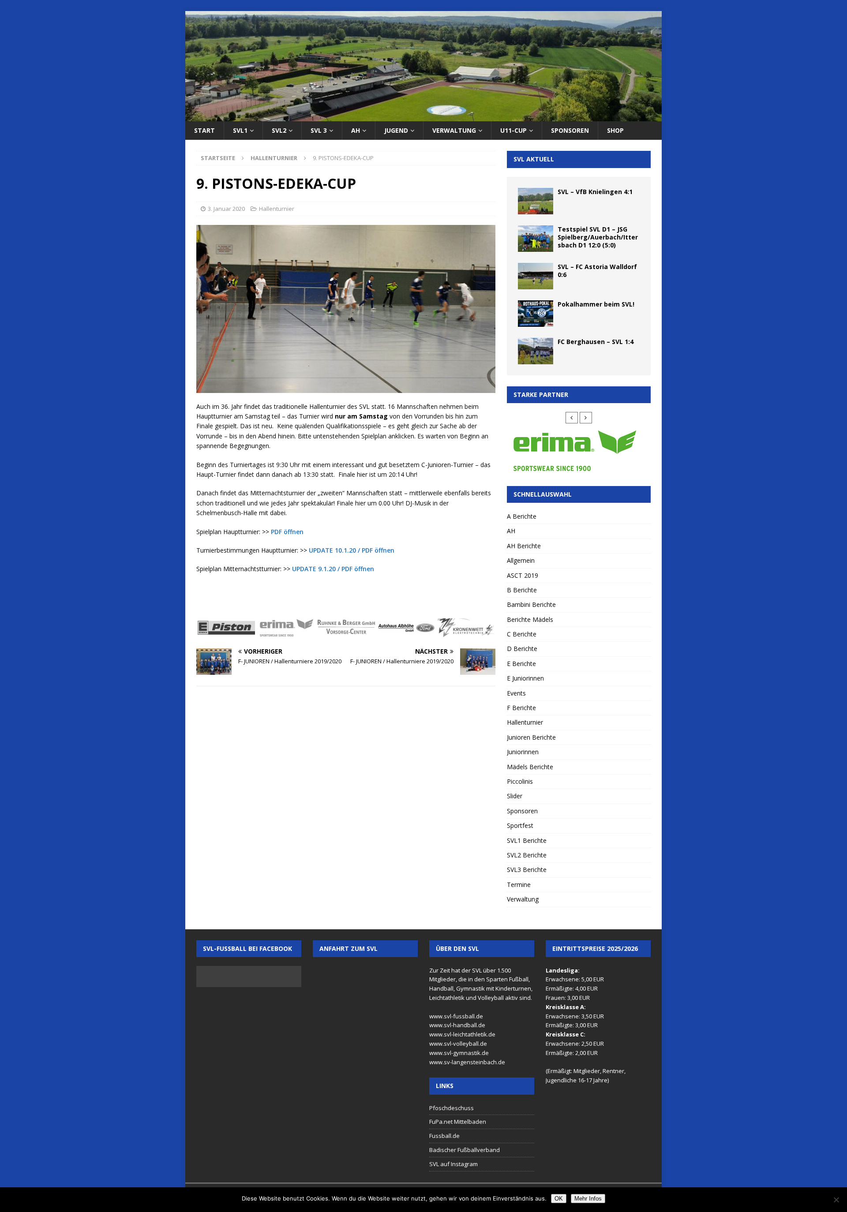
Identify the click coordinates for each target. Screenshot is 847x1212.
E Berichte (521, 663)
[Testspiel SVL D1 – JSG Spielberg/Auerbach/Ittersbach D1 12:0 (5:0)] (535, 238)
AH (355, 130)
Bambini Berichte (531, 604)
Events (516, 693)
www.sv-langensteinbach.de (467, 1062)
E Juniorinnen (525, 678)
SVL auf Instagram (453, 1164)
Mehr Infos (588, 1198)
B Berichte (522, 590)
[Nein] (836, 1199)
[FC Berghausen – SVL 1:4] (535, 351)
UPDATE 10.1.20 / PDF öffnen (351, 550)
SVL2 (279, 130)
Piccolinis (520, 781)
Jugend (396, 130)
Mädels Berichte (530, 767)
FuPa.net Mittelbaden (457, 1122)
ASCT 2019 (522, 575)
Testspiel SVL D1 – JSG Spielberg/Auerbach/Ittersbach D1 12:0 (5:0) (598, 237)
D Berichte (522, 648)
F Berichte (521, 707)
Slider (514, 796)
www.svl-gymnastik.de (459, 1053)
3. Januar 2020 (226, 209)
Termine (519, 884)
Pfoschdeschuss (451, 1108)
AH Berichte (524, 546)
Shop (615, 130)
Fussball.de (444, 1136)
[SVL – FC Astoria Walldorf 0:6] (535, 276)
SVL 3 (319, 130)
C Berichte (521, 634)
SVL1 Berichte (527, 840)
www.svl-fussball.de (456, 1016)
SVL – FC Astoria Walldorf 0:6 (597, 270)
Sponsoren (570, 130)
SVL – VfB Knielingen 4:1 (595, 191)
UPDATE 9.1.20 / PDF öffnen (333, 569)
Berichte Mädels (530, 619)
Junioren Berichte (531, 737)
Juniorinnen (523, 752)
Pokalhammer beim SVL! (596, 304)
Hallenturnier (276, 209)
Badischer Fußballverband (464, 1150)
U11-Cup (513, 130)
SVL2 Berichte (527, 855)
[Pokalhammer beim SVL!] (535, 313)
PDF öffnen (287, 531)
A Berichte (521, 516)
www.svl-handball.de (457, 1025)
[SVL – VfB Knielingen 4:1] (535, 201)
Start (204, 130)
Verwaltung (454, 130)
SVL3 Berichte (527, 869)
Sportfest (520, 825)
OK (559, 1198)
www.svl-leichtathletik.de (462, 1034)
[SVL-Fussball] (423, 116)
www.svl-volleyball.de (458, 1043)
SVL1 (240, 130)
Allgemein (521, 560)
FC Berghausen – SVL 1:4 (595, 341)
